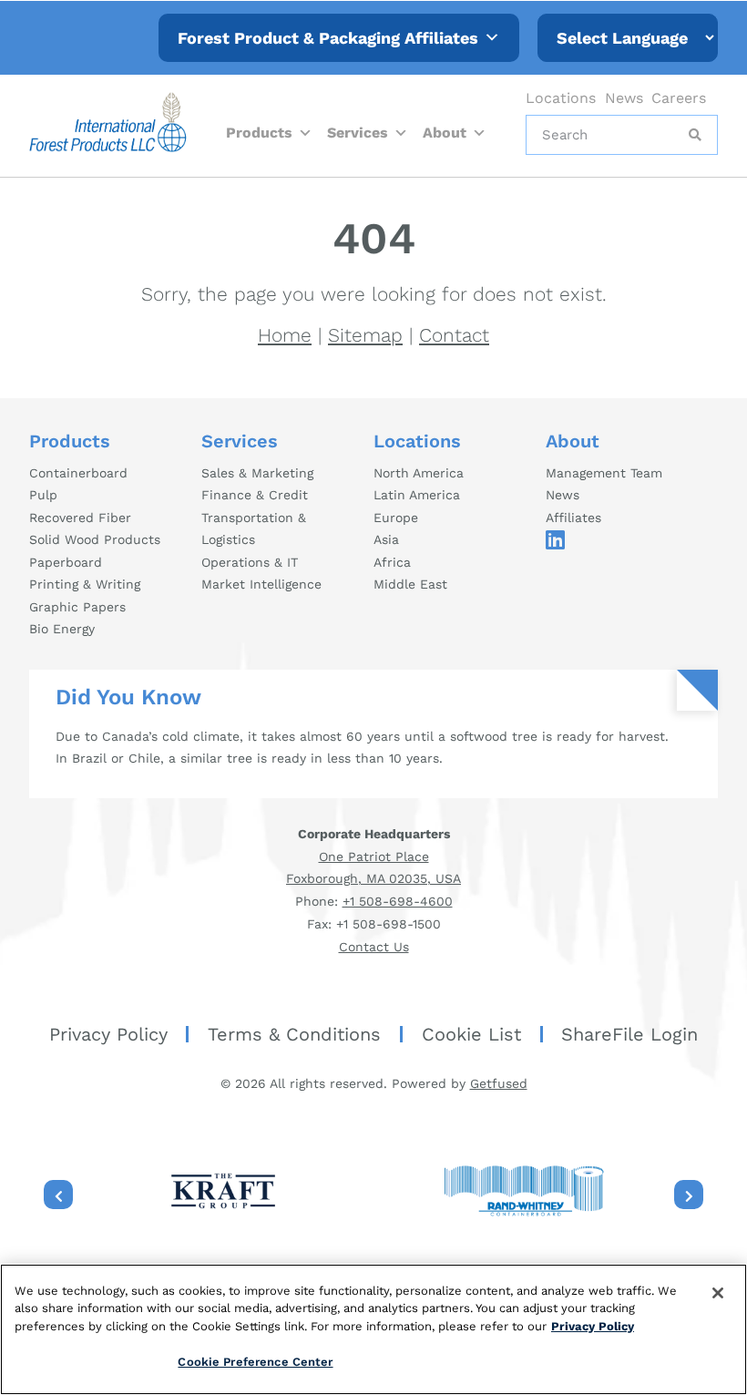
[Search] (693, 135)
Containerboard (78, 473)
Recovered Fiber (80, 517)
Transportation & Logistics (253, 529)
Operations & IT (249, 562)
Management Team (604, 473)
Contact (454, 334)
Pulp (43, 494)
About (444, 132)
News (624, 98)
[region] (373, 1329)
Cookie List (471, 1034)
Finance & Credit (254, 494)
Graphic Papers (77, 607)
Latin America (417, 494)
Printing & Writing (84, 584)
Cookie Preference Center (255, 1362)
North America (419, 473)
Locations (561, 98)
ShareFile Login (629, 1034)
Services (357, 132)
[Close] (718, 1293)
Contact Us (374, 946)
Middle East (410, 584)
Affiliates (573, 517)
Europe (396, 517)
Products (259, 132)
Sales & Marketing (257, 473)
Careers (678, 98)
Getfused (498, 1083)
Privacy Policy (108, 1034)
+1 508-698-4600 (398, 901)
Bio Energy (62, 628)
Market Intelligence (261, 584)
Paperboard (65, 562)
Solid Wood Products (94, 539)
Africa (392, 562)
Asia (386, 539)
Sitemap (365, 334)
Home (285, 334)
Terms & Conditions (294, 1034)
